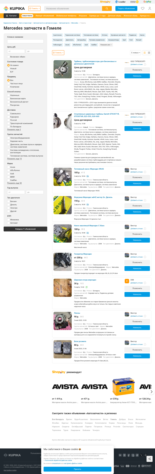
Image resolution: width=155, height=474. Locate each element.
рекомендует (74, 372)
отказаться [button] (56, 463)
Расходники (57, 40)
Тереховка (56, 430)
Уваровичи (75, 430)
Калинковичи (77, 423)
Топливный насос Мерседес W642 (89, 169)
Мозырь (138, 423)
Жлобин (55, 423)
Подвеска (132, 35)
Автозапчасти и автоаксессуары (45, 23)
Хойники (86, 430)
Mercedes (75, 23)
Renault (138, 40)
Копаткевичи (101, 423)
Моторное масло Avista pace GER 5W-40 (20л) (94, 402)
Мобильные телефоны (66, 16)
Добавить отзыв (137, 64)
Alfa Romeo (77, 45)
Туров (65, 430)
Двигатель (70, 40)
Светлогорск (128, 427)
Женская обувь (131, 16)
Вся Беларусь (58, 419)
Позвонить (137, 70)
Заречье (65, 423)
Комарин (89, 423)
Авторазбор (81, 40)
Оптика (104, 35)
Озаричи (65, 427)
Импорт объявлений (45, 16)
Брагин (69, 419)
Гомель (113, 419)
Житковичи (141, 419)
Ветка (105, 419)
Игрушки (83, 16)
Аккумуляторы (113, 40)
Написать (137, 76)
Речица (108, 427)
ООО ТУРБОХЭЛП (138, 61)
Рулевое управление (97, 40)
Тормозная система (72, 35)
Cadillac (94, 45)
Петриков (98, 427)
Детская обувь (114, 16)
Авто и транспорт (25, 23)
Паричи (88, 427)
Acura (67, 45)
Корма (112, 423)
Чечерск (96, 430)
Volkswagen (57, 45)
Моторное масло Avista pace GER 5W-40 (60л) (65, 402)
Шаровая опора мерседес (85, 280)
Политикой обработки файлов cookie (58, 460)
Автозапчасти (64, 23)
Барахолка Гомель (10, 23)
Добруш (122, 419)
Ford (130, 40)
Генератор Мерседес (83, 254)
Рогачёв (116, 427)
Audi (86, 45)
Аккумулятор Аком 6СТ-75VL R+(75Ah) (123, 402)
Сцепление (57, 35)
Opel (124, 40)
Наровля (56, 427)
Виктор (134, 169)
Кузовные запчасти (118, 35)
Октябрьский (77, 427)
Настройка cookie (10, 470)
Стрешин (140, 427)
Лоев (130, 423)
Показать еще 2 (14, 130)
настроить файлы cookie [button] (73, 463)
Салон (142, 35)
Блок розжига (80, 341)
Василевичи (95, 419)
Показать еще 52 (14, 183)
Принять (77, 469)
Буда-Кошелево (81, 419)
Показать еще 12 (14, 159)
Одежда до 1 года (97, 16)
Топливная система (91, 35)
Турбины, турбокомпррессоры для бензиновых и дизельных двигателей (95, 62)
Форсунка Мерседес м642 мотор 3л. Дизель (93, 197)
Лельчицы (121, 423)
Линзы (77, 313)
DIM (132, 280)
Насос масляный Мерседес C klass (89, 226)
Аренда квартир (147, 16)
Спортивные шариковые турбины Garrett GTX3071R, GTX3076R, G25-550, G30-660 (96, 115)
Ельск (130, 419)
